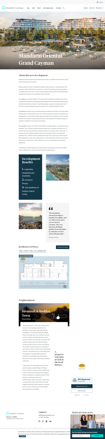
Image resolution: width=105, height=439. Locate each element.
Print (78, 395)
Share (87, 395)
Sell (33, 8)
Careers (86, 8)
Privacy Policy (61, 434)
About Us (92, 8)
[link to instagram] (39, 421)
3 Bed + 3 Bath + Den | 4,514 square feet (32, 250)
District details (26, 319)
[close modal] (103, 417)
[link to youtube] (46, 421)
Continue (22, 436)
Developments (48, 8)
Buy (28, 8)
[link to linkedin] (50, 421)
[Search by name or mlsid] (63, 8)
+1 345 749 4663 (44, 417)
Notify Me (97, 435)
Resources (99, 8)
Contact (58, 8)
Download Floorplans (62, 247)
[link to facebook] (42, 421)
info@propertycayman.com (46, 415)
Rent (39, 8)
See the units (82, 390)
